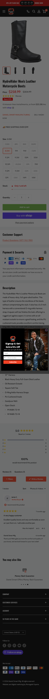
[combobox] (5, 358)
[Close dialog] (46, 330)
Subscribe (12, 362)
